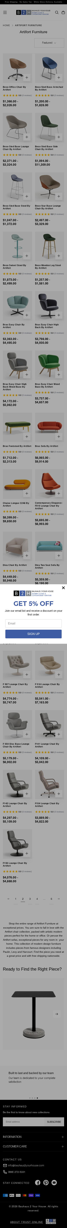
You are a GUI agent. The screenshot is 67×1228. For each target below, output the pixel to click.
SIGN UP (33, 634)
